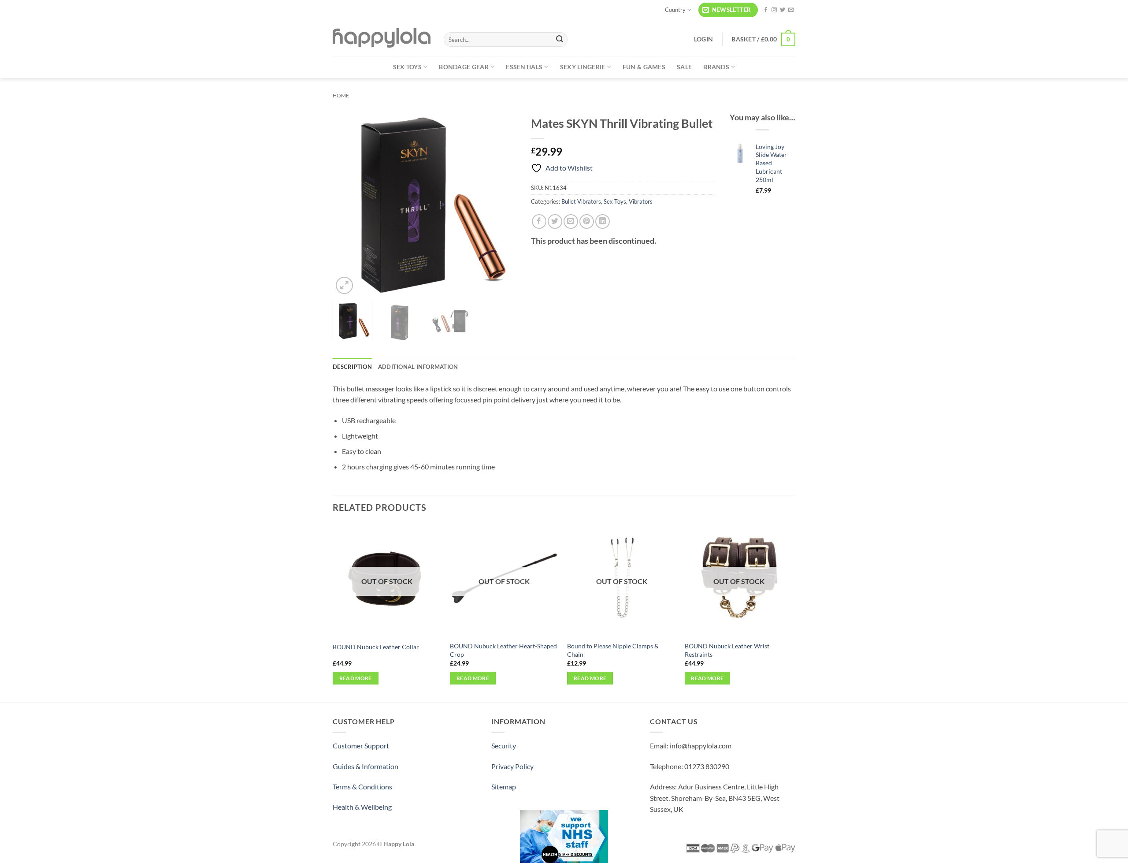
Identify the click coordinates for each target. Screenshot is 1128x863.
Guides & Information (365, 766)
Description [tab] (352, 366)
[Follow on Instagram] (774, 10)
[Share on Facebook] (539, 221)
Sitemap (503, 786)
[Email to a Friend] (571, 221)
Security (503, 745)
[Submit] (559, 39)
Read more (355, 678)
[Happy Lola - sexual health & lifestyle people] (381, 38)
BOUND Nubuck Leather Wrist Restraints (727, 650)
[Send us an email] (791, 10)
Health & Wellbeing (362, 807)
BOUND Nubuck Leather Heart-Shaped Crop (503, 650)
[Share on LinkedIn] (602, 221)
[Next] (503, 203)
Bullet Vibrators (581, 201)
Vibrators (641, 201)
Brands (716, 67)
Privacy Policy (512, 766)
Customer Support (361, 745)
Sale (684, 67)
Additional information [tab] (418, 366)
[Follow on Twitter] (782, 10)
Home (341, 95)
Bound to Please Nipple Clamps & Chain (613, 650)
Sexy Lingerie (582, 67)
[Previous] (348, 203)
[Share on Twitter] (555, 221)
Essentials (524, 67)
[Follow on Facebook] (765, 10)
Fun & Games (644, 67)
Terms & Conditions (362, 786)
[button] (728, 10)
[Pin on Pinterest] (586, 221)
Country (675, 9)
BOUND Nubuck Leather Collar (376, 647)
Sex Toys (407, 67)
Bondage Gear (463, 67)
